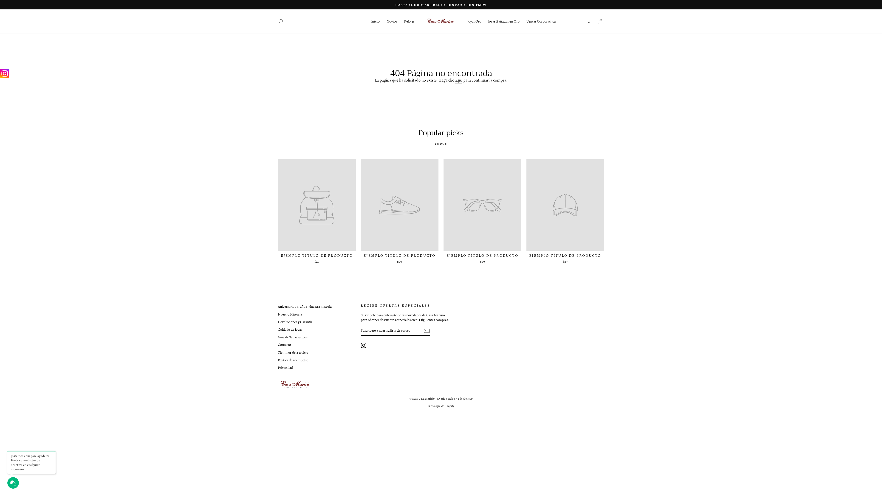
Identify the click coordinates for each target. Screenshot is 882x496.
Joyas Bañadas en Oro (504, 21)
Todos (441, 144)
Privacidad (285, 367)
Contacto (284, 344)
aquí (458, 80)
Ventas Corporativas (541, 21)
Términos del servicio (293, 352)
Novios (392, 21)
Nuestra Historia (290, 314)
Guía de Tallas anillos (293, 337)
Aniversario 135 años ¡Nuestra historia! (305, 306)
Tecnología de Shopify (441, 406)
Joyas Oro (474, 21)
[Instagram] (4, 73)
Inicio (375, 21)
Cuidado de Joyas (290, 329)
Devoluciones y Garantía (295, 321)
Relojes (409, 21)
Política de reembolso (293, 360)
